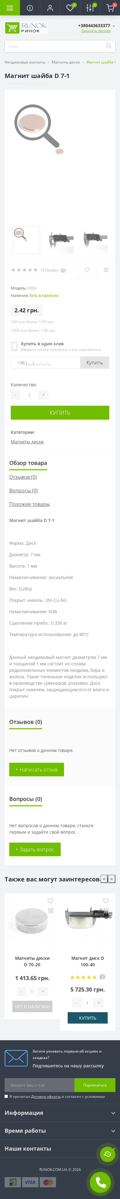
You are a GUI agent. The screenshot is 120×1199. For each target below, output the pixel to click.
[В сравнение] (50, 910)
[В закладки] (50, 901)
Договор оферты (46, 1096)
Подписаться (95, 1085)
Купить (94, 362)
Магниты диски (66, 62)
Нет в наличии (32, 1006)
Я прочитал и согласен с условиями (57, 1096)
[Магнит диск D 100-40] (87, 922)
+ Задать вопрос (34, 849)
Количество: (24, 385)
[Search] (108, 46)
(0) (63, 270)
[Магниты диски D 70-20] (32, 922)
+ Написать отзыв (36, 769)
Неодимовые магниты (25, 62)
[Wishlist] (87, 269)
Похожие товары (29, 504)
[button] (50, 7)
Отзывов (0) (23, 477)
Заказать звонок (96, 30)
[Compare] (106, 269)
